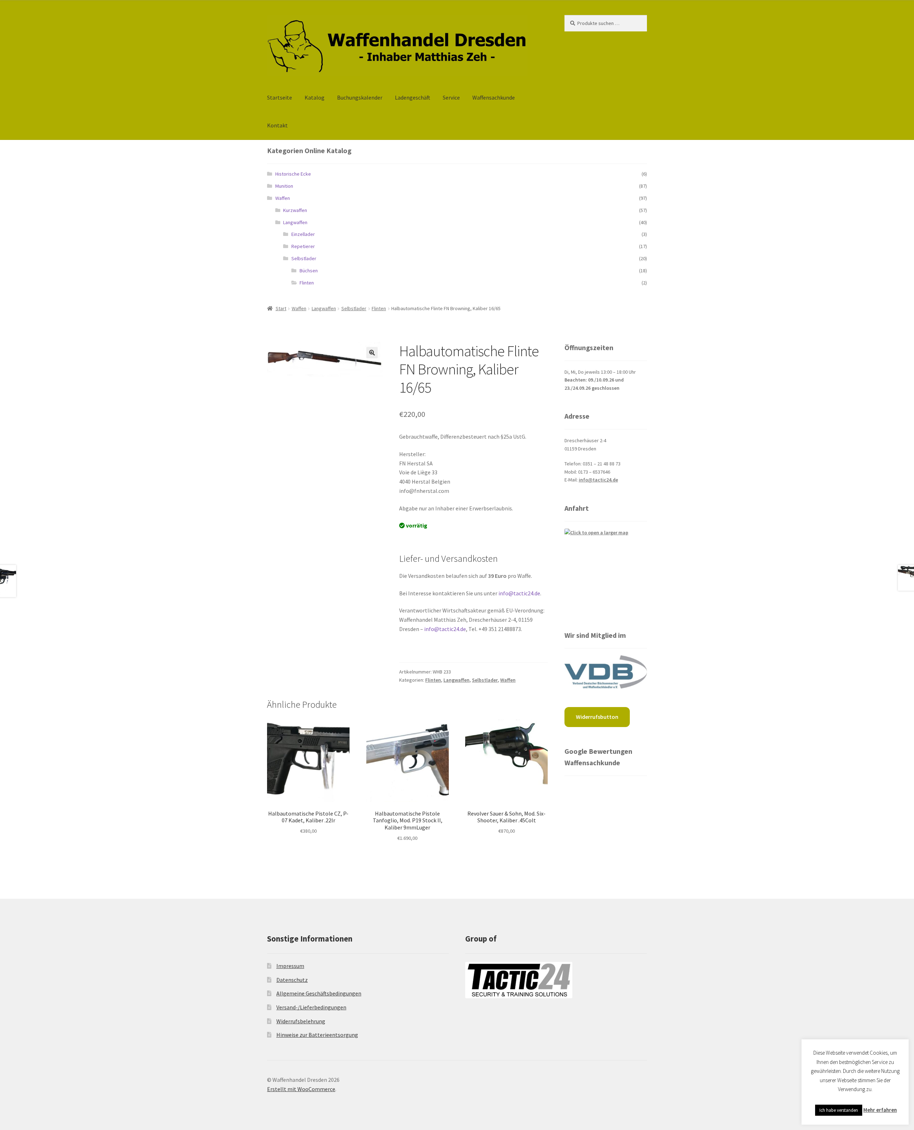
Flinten (307, 282)
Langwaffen (295, 222)
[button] (372, 352)
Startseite (279, 97)
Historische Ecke (293, 174)
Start (281, 308)
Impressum (290, 965)
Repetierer (303, 246)
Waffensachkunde (493, 97)
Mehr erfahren (880, 1109)
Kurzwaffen (295, 210)
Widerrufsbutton (597, 716)
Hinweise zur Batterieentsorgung (317, 1034)
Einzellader (303, 234)
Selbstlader (303, 258)
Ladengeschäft (412, 97)
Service (451, 97)
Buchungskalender (359, 97)
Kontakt (277, 125)
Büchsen (309, 270)
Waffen (282, 198)
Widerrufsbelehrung (300, 1021)
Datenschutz (292, 979)
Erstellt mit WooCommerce (301, 1089)
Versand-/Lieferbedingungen (311, 1007)
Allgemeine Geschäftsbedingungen (318, 993)
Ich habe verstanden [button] (838, 1110)
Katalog (315, 97)
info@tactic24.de (519, 593)
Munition (284, 186)
